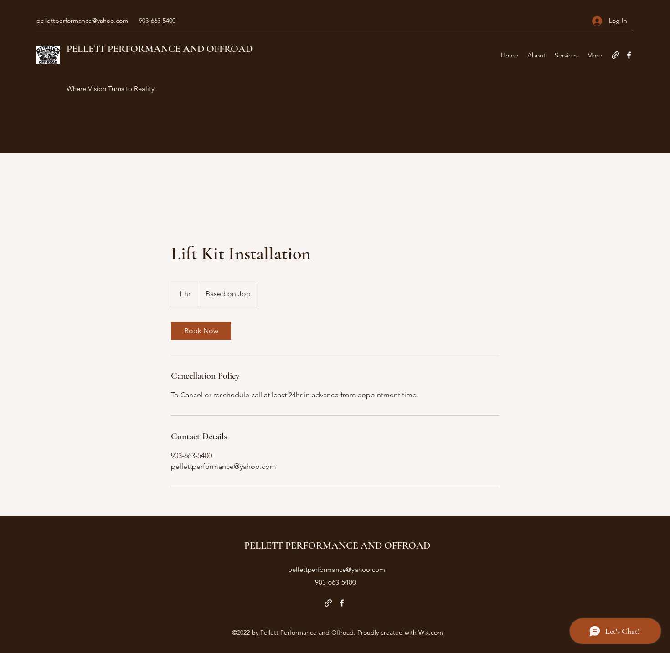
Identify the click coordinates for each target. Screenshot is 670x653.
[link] (201, 331)
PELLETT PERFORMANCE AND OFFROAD (160, 49)
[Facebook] (629, 55)
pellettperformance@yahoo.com (82, 20)
